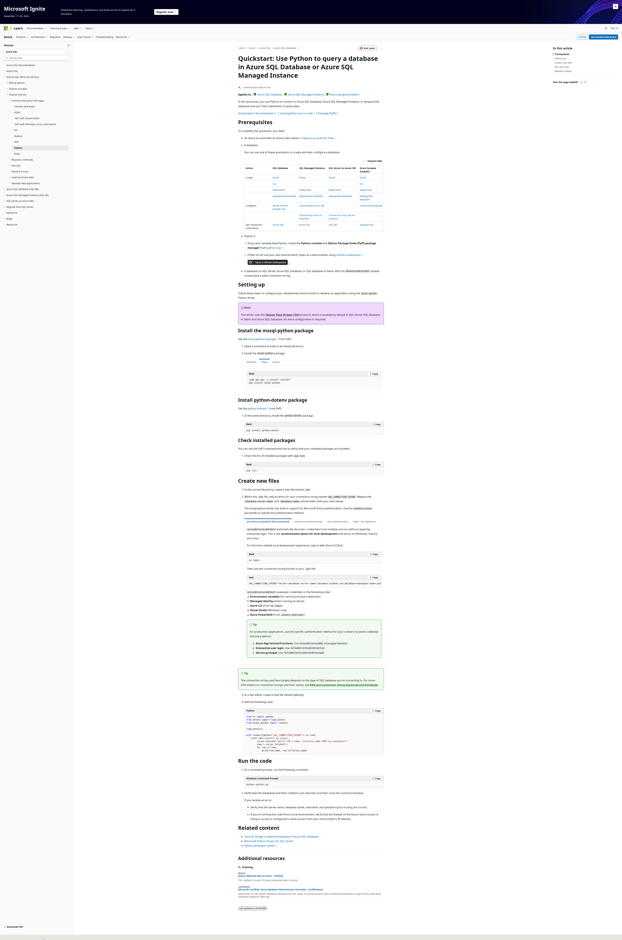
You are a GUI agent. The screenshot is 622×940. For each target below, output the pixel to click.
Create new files (563, 62)
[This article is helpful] (581, 82)
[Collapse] (68, 45)
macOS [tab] (276, 362)
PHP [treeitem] (16, 141)
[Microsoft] (6, 28)
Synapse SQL (367, 224)
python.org (274, 248)
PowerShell (279, 189)
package (262, 339)
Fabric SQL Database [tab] (364, 521)
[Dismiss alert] (615, 6)
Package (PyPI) (327, 113)
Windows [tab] (252, 362)
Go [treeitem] (15, 130)
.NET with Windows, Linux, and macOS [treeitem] (35, 124)
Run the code (562, 66)
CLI (274, 183)
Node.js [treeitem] (18, 136)
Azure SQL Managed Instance (306, 94)
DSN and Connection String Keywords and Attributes (344, 685)
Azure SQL (264, 48)
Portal (582, 37)
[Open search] (606, 28)
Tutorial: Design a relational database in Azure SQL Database (281, 836)
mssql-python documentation (256, 113)
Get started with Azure (603, 37)
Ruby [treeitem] (17, 153)
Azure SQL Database (285, 48)
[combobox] (36, 51)
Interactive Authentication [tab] (308, 521)
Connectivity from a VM (311, 205)
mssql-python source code (296, 113)
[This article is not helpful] (585, 82)
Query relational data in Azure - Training (260, 875)
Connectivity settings (371, 205)
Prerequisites (562, 54)
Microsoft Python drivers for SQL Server (268, 841)
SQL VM (333, 224)
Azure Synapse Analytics (344, 94)
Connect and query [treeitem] (24, 106)
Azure (252, 48)
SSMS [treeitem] (17, 112)
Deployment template (284, 196)
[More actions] (381, 48)
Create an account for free (317, 138)
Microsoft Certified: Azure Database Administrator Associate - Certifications (280, 889)
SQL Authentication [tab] (337, 521)
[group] (314, 583)
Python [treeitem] (18, 147)
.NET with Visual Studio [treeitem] (26, 118)
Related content (563, 71)
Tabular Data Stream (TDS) (282, 315)
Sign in (614, 28)
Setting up (560, 58)
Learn (242, 48)
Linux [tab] (264, 362)
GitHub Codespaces (348, 255)
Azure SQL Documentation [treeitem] (20, 65)
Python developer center (259, 845)
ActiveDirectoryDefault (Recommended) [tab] (268, 521)
